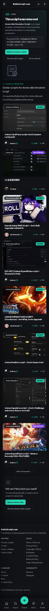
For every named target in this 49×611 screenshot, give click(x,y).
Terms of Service (33, 542)
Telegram (30, 575)
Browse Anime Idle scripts (19, 509)
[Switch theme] (38, 4)
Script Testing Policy (34, 562)
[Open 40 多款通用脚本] (24, 171)
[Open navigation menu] (4, 4)
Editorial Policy (32, 559)
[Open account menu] (44, 4)
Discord (29, 572)
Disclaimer (30, 552)
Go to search (34, 58)
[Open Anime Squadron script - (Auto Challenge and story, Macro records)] (24, 399)
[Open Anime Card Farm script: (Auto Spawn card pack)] (24, 125)
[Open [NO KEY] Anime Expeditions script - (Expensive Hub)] (24, 262)
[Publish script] (24, 600)
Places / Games (7, 549)
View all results (24, 471)
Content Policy (32, 556)
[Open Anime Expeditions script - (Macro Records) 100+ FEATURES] (24, 445)
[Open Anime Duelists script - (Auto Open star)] (24, 353)
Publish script (6, 552)
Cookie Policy (6, 582)
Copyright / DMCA (33, 549)
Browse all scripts (15, 58)
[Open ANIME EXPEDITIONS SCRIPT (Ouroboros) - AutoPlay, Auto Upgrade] (24, 308)
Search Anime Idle (15, 502)
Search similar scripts (17, 52)
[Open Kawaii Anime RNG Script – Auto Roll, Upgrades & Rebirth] (24, 217)
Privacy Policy (31, 546)
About (3, 572)
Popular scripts (7, 542)
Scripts (4, 546)
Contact (4, 575)
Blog (3, 579)
